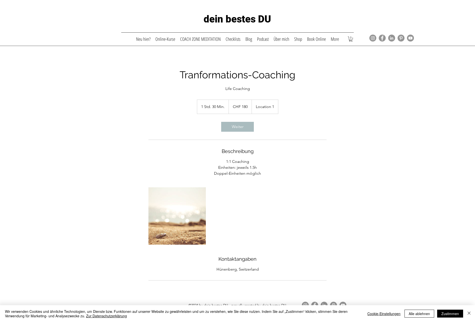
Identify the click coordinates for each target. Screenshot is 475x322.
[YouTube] (410, 38)
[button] (351, 39)
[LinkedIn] (391, 38)
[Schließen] (469, 313)
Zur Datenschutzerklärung (106, 315)
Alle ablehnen (419, 313)
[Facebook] (382, 38)
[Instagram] (372, 38)
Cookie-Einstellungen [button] (384, 313)
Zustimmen (450, 313)
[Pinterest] (401, 38)
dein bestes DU (237, 19)
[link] (237, 127)
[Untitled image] (177, 216)
